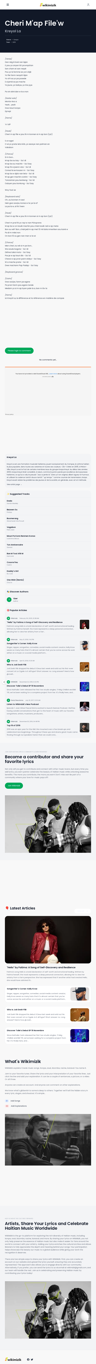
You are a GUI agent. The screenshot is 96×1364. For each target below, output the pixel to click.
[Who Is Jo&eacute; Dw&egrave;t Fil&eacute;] (84, 667)
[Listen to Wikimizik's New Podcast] (84, 706)
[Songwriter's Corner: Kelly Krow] (84, 645)
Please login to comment (19, 350)
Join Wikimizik (14, 785)
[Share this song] (4, 682)
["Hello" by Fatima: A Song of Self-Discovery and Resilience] (84, 624)
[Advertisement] (48, 324)
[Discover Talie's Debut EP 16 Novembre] (84, 686)
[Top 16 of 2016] (84, 727)
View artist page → (14, 484)
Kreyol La (13, 31)
